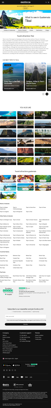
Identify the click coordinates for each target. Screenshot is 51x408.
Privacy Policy (23, 320)
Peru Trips (2, 267)
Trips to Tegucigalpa (44, 244)
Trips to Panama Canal (18, 235)
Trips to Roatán (16, 240)
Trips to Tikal (29, 211)
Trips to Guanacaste (18, 230)
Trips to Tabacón (17, 244)
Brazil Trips (2, 258)
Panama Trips (42, 265)
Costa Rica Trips (4, 260)
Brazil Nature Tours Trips (19, 275)
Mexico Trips (29, 265)
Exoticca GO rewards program (9, 345)
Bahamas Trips (16, 255)
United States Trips (17, 267)
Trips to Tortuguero (4, 247)
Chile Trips (28, 258)
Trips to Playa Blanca (44, 235)
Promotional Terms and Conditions (10, 346)
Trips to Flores (42, 207)
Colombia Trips (42, 258)
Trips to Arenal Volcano (31, 219)
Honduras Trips (16, 265)
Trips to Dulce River (31, 207)
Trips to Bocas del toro (31, 224)
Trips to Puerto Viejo (44, 237)
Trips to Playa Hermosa (5, 237)
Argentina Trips (3, 255)
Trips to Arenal (16, 219)
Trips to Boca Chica (17, 224)
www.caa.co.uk (5, 399)
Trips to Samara (30, 240)
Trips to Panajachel (17, 211)
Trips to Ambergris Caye (6, 219)
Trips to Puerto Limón (31, 237)
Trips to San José (4, 244)
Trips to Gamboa (4, 230)
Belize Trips (28, 255)
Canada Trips (16, 258)
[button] (25, 324)
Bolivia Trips (42, 255)
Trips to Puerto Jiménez (18, 237)
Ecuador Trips (29, 260)
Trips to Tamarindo (30, 244)
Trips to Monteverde (5, 235)
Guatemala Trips (4, 265)
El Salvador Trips (43, 260)
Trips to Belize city (4, 224)
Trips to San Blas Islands (45, 240)
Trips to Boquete (43, 224)
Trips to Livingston (4, 211)
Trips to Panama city (31, 235)
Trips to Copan (29, 226)
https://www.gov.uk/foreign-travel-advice (20, 389)
